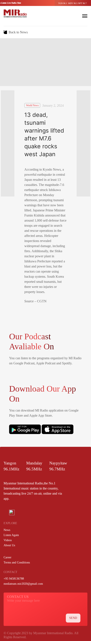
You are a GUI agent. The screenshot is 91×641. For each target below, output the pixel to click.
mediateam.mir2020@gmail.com (23, 583)
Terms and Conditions (17, 562)
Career (7, 557)
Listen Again (11, 535)
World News (32, 105)
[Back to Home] (15, 13)
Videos (8, 540)
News (7, 530)
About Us (9, 545)
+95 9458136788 (14, 578)
